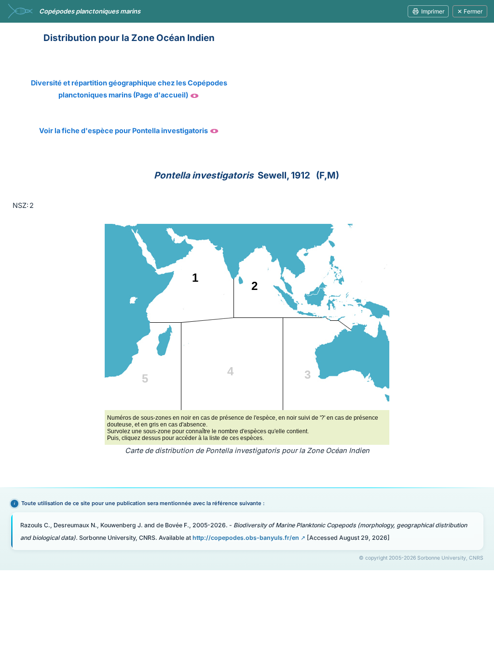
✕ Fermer (469, 11)
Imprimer (432, 11)
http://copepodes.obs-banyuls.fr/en (245, 537)
